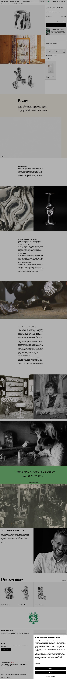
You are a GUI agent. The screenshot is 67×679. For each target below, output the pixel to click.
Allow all (49, 668)
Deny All (50, 672)
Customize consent (49, 676)
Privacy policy (37, 663)
